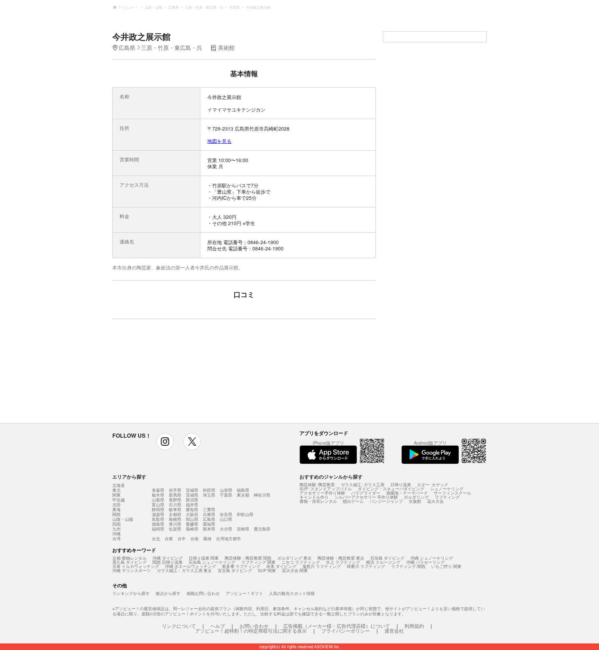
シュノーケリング (446, 488)
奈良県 (226, 514)
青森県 (158, 490)
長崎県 (192, 529)
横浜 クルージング (383, 562)
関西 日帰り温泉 (168, 562)
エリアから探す (129, 476)
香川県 (175, 524)
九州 (116, 529)
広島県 (209, 519)
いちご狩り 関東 (446, 566)
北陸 (116, 504)
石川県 (175, 504)
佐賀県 (175, 529)
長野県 (175, 499)
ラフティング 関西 (408, 566)
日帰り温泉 (400, 484)
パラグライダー (365, 493)
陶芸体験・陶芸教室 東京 (341, 558)
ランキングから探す (131, 593)
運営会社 (394, 630)
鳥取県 (158, 519)
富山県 (158, 504)
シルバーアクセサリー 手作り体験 (366, 497)
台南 (194, 538)
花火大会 (435, 501)
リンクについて (179, 625)
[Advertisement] (184, 374)
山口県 (226, 519)
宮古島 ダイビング (235, 570)
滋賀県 (158, 514)
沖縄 (116, 534)
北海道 (118, 485)
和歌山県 (245, 514)
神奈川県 (262, 495)
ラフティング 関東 (258, 562)
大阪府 (192, 514)
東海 (116, 509)
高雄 (207, 538)
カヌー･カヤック (432, 484)
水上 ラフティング (343, 562)
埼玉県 (209, 495)
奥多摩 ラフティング (241, 566)
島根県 (175, 519)
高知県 (209, 524)
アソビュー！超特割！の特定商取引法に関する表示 (251, 630)
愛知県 (192, 509)
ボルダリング (416, 497)
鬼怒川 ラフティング (321, 566)
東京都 (243, 495)
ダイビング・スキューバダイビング (391, 488)
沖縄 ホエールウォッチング (190, 566)
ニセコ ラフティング (300, 562)
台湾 (116, 538)
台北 (156, 538)
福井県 (192, 504)
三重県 (209, 509)
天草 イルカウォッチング (135, 566)
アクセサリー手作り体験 (322, 493)
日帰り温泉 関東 (204, 558)
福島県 (243, 490)
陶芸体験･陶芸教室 (317, 484)
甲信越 (118, 500)
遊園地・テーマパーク (407, 493)
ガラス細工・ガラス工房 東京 (184, 570)
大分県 (226, 529)
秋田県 (209, 490)
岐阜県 (175, 509)
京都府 (175, 514)
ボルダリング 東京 (294, 558)
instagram (165, 441)
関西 (116, 514)
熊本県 (209, 529)
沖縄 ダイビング (168, 558)
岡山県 (192, 519)
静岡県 (158, 509)
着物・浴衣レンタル (318, 501)
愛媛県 (192, 524)
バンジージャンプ (386, 501)
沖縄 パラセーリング (425, 562)
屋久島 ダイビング (129, 562)
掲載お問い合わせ (203, 593)
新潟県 (192, 499)
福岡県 (158, 529)
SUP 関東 (267, 570)
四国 (116, 524)
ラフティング (447, 497)
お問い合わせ (254, 625)
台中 (181, 538)
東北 (116, 490)
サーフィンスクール (452, 493)
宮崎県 (243, 529)
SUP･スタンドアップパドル (326, 488)
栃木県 (158, 495)
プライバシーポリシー (345, 630)
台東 (169, 538)
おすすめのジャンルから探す (331, 476)
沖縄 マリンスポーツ (131, 570)
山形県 (226, 490)
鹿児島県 (262, 529)
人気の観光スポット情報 (292, 593)
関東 (116, 495)
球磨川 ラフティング (366, 566)
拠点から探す (168, 593)
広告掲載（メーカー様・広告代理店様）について (336, 625)
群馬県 (175, 495)
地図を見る (219, 140)
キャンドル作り (314, 497)
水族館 (415, 501)
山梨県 (158, 499)
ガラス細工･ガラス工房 (362, 484)
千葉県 (226, 495)
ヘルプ (217, 625)
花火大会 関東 (295, 570)
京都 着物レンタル (129, 558)
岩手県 (175, 490)
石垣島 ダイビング (387, 558)
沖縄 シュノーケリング (431, 558)
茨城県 (192, 495)
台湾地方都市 (228, 538)
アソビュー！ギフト (244, 593)
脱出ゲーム (353, 501)
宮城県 (192, 490)
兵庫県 (209, 514)
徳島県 (158, 524)
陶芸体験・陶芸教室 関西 (248, 558)
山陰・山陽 (122, 519)
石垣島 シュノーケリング (212, 562)
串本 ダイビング (281, 566)
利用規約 (414, 625)
